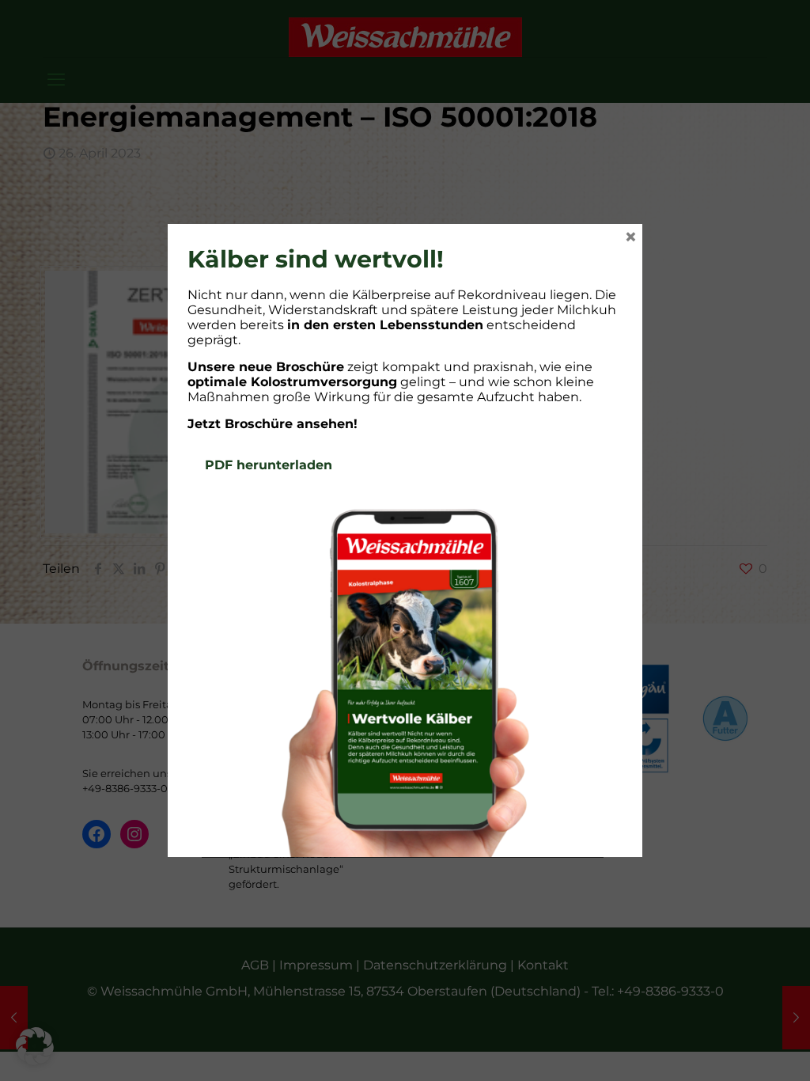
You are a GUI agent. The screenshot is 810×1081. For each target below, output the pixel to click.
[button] (35, 1046)
